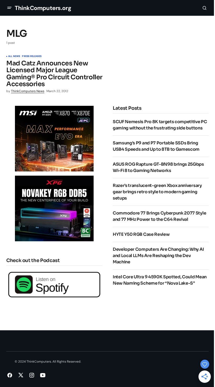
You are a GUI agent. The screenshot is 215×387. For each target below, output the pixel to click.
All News (14, 56)
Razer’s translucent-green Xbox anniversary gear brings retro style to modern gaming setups (157, 192)
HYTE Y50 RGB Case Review (141, 234)
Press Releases (31, 56)
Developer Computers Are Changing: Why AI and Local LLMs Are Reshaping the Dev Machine (158, 256)
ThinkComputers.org (43, 8)
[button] (9, 8)
